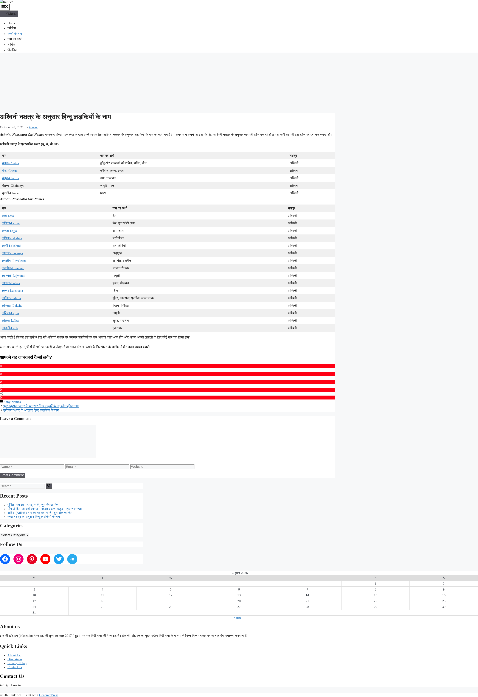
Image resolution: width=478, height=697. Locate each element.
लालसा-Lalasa (11, 283)
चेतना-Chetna (10, 163)
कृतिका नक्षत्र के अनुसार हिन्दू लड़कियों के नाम (31, 410)
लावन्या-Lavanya (12, 253)
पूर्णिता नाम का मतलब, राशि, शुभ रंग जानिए (32, 505)
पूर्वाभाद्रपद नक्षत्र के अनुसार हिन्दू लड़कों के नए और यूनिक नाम (41, 406)
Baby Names (12, 402)
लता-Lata (8, 216)
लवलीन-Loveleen (13, 268)
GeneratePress (48, 695)
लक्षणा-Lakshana (12, 290)
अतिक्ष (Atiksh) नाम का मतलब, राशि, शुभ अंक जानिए (39, 513)
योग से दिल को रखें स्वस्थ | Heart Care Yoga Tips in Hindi (44, 509)
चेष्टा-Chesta (10, 171)
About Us (14, 655)
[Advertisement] (239, 82)
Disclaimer (14, 659)
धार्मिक (11, 44)
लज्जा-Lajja (9, 231)
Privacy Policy (17, 663)
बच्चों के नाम (14, 34)
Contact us (14, 667)
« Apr (237, 617)
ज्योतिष (11, 28)
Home (11, 23)
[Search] (49, 486)
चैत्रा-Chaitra (10, 178)
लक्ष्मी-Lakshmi (11, 246)
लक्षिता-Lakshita (12, 238)
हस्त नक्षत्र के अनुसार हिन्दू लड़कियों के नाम (33, 516)
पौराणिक (12, 50)
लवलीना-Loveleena (14, 261)
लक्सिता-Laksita (12, 305)
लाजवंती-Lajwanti (13, 275)
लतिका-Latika (11, 223)
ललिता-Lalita (10, 320)
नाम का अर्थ (14, 39)
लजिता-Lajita (10, 313)
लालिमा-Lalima (11, 298)
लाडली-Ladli (10, 328)
